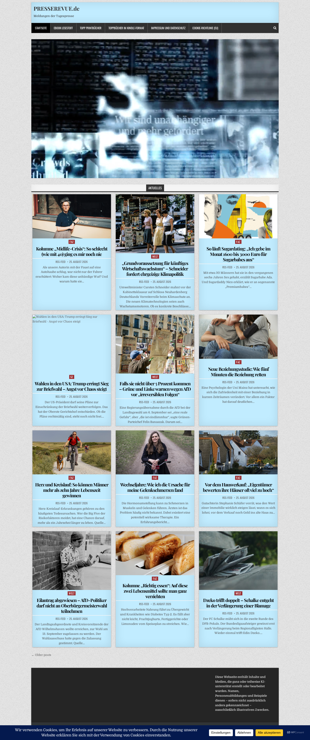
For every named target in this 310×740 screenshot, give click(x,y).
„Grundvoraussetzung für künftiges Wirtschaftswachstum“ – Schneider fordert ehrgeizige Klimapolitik (155, 268)
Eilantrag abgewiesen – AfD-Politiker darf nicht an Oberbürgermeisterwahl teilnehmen (72, 605)
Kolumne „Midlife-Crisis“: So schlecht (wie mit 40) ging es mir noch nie (71, 251)
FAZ (72, 242)
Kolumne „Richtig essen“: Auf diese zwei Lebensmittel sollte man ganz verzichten (155, 590)
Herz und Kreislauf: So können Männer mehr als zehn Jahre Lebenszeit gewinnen (71, 489)
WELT (155, 256)
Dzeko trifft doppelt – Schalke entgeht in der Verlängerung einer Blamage (238, 603)
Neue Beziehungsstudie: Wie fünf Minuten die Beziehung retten (238, 371)
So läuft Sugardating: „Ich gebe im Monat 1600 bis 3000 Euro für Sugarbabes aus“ (238, 253)
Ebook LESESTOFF (63, 28)
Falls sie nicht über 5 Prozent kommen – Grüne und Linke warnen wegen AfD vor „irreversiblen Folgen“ (155, 388)
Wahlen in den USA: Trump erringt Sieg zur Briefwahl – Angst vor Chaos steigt (71, 386)
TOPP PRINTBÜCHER (90, 28)
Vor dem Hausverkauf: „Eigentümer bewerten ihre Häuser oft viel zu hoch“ (238, 487)
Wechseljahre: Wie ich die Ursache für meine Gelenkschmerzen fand (155, 487)
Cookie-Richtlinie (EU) (205, 28)
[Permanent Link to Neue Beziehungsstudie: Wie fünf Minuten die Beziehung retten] (238, 337)
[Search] (274, 28)
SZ (71, 377)
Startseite (41, 28)
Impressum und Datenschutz (168, 28)
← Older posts (41, 655)
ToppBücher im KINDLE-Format (126, 28)
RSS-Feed (60, 261)
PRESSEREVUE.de (56, 8)
